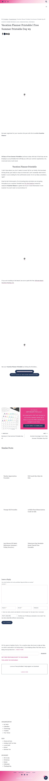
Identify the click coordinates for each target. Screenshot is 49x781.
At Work (6, 724)
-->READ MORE (19, 649)
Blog (34, 772)
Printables (32, 21)
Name (4, 608)
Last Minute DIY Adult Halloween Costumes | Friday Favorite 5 (10, 545)
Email (20, 608)
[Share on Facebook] (3, 34)
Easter (5, 762)
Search (43, 653)
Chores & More (8, 741)
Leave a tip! (24, 672)
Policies (21, 772)
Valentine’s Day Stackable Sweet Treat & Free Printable (35, 545)
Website (36, 608)
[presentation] (12, 462)
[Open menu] (46, 7)
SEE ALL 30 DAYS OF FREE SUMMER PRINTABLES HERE (24, 374)
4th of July (7, 758)
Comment (4, 584)
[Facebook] (3, 1)
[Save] (24, 95)
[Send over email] (7, 34)
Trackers (6, 730)
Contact (28, 772)
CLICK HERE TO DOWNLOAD (34, 425)
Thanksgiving (7, 766)
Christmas (6, 760)
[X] (5, 1)
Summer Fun (7, 749)
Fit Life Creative (29, 183)
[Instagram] (8, 1)
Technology (7, 728)
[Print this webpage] (9, 34)
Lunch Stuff (7, 745)
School (5, 747)
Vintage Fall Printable (10, 509)
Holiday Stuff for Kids (10, 743)
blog (18, 21)
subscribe (9, 618)
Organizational (24, 21)
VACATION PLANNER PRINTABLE (24, 371)
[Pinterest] (27, 775)
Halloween (7, 764)
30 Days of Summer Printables (9, 21)
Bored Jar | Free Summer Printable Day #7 (12, 436)
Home (15, 772)
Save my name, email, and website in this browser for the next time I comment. (23, 612)
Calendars (6, 726)
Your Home (7, 733)
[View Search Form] (46, 1)
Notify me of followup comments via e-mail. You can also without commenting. (23, 617)
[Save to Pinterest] (5, 34)
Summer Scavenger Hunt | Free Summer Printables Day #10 (38, 436)
